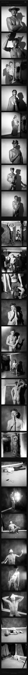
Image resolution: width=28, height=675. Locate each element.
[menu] (25, 2)
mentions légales (14, 673)
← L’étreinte (3, 671)
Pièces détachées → (23, 671)
